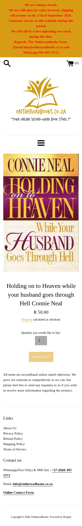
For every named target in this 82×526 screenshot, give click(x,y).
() (77, 63)
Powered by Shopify (60, 517)
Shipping (26, 319)
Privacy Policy (13, 433)
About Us (9, 428)
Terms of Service (14, 449)
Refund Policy (13, 438)
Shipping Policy (14, 444)
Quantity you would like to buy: (41, 332)
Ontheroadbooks (40, 517)
